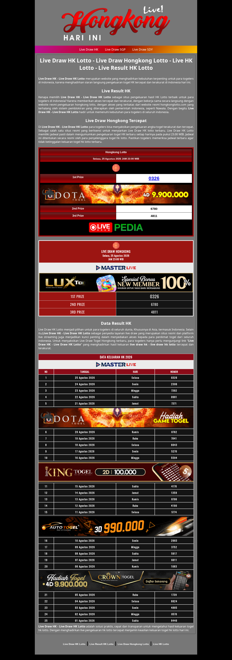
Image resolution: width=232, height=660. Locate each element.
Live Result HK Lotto (102, 644)
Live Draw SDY (142, 49)
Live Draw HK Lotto (74, 644)
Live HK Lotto (161, 644)
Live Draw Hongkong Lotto (133, 644)
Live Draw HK (88, 49)
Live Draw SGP (115, 49)
